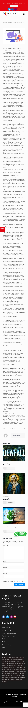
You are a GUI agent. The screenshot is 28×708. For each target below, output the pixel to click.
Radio (4, 639)
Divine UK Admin (15, 22)
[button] (24, 14)
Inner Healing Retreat (9, 633)
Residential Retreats (8, 636)
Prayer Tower (6, 630)
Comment (6, 545)
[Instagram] (15, 9)
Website (5, 573)
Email (5, 567)
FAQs (4, 648)
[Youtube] (18, 9)
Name (5, 561)
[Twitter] (9, 9)
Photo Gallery (6, 645)
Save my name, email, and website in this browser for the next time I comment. (13, 580)
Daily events (6, 642)
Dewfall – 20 (6, 464)
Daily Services (6, 627)
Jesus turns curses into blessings (11, 528)
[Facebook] (12, 9)
